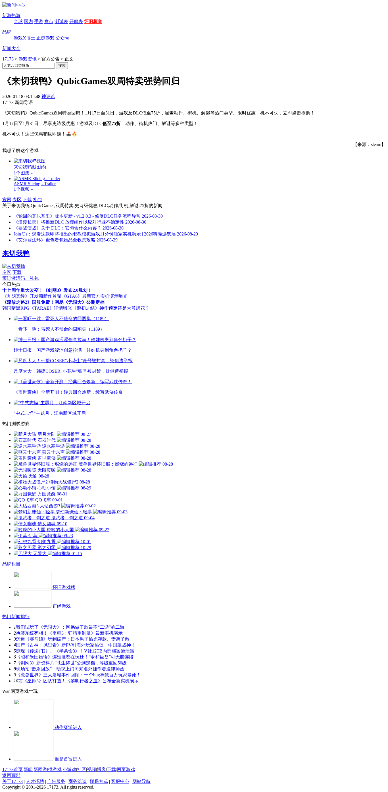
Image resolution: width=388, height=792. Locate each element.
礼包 (37, 199)
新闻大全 (11, 48)
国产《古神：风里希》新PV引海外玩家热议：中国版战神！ (75, 645)
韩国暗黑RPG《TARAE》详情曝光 (37, 308)
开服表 (76, 21)
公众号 (62, 38)
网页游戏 (126, 769)
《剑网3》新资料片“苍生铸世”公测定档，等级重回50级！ (73, 662)
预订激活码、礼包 (20, 278)
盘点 (48, 21)
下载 (27, 199)
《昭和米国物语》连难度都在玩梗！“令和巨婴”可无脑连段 (74, 657)
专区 (17, 199)
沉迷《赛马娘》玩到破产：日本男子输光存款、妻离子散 (73, 639)
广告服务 (56, 781)
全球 (18, 21)
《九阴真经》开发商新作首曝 (31, 296)
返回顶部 (11, 775)
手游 (38, 21)
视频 (91, 769)
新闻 (28, 769)
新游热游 (11, 15)
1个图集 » (23, 172)
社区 (81, 769)
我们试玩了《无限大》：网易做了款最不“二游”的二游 (70, 627)
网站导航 (141, 781)
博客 (101, 769)
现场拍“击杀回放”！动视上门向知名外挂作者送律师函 (70, 668)
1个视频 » (23, 189)
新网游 (40, 769)
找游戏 (55, 769)
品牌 (6, 32)
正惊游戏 (45, 38)
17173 (8, 59)
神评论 (48, 96)
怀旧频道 (93, 21)
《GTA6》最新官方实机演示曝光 (94, 296)
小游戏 (69, 769)
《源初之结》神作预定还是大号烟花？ (110, 308)
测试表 (61, 21)
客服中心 (120, 781)
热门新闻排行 (16, 616)
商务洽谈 (77, 781)
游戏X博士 (24, 38)
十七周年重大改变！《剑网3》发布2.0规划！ (47, 290)
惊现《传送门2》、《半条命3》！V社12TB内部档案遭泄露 (75, 651)
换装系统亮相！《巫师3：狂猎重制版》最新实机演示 (69, 633)
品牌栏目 (11, 564)
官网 (6, 199)
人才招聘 (35, 781)
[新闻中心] (13, 5)
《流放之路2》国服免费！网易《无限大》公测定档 (53, 302)
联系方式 (99, 781)
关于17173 (12, 781)
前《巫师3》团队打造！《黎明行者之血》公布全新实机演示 (78, 680)
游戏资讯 (27, 59)
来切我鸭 (16, 253)
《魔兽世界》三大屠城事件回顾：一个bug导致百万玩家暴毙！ (78, 674)
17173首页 (12, 769)
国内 (28, 21)
